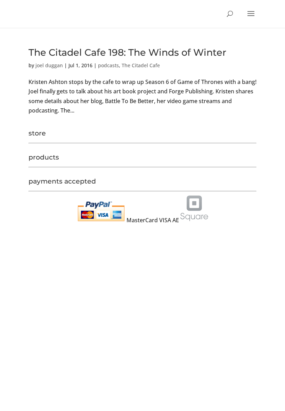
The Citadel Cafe (141, 65)
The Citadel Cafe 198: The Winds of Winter (127, 52)
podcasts (108, 65)
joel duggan (49, 65)
